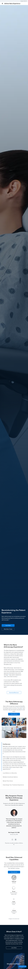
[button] (2, 3)
